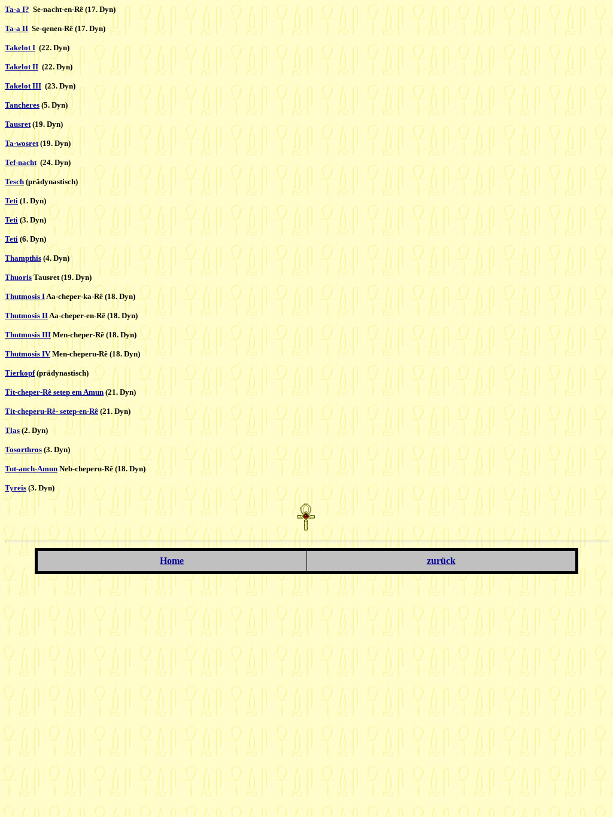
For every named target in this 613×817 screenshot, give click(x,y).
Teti (11, 200)
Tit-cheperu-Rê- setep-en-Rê (51, 411)
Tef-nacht (21, 162)
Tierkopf (20, 372)
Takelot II (21, 66)
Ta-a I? (17, 9)
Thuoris (18, 277)
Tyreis (15, 487)
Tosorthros (23, 449)
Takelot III (23, 85)
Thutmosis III (28, 334)
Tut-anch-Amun (31, 468)
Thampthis (23, 258)
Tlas (12, 430)
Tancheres (22, 104)
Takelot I (20, 47)
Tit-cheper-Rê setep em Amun (54, 392)
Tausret (18, 124)
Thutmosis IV (27, 353)
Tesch (14, 181)
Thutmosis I (25, 296)
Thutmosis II (26, 315)
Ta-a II (16, 28)
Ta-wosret (21, 143)
